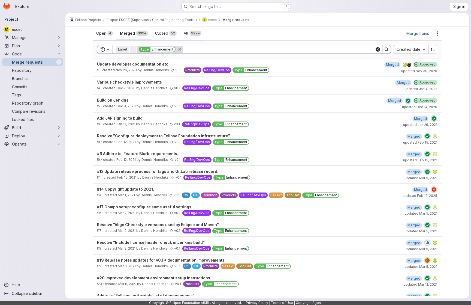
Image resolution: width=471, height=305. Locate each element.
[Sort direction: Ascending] (432, 49)
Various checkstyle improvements (129, 82)
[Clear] (378, 49)
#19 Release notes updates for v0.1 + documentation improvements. (161, 260)
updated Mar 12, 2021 (420, 284)
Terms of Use (282, 303)
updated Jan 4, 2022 (420, 89)
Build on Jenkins (112, 100)
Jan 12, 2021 (125, 124)
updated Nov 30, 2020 (419, 71)
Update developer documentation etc (132, 64)
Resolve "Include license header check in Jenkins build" (151, 242)
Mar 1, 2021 (126, 195)
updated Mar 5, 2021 (421, 178)
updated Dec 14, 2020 (419, 107)
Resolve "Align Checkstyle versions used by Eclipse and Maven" (158, 224)
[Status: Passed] (408, 100)
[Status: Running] (427, 242)
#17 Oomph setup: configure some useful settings (144, 207)
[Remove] (180, 49)
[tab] (104, 33)
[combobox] (410, 49)
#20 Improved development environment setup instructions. (154, 278)
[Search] (386, 49)
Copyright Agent (309, 303)
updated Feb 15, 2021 (420, 142)
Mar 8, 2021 (127, 284)
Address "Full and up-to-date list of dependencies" (146, 295)
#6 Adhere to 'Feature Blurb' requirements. (137, 153)
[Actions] (437, 33)
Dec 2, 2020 (125, 88)
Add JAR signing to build (120, 118)
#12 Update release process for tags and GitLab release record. (157, 171)
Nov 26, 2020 (126, 70)
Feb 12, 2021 (126, 142)
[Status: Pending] (427, 260)
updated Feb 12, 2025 (420, 196)
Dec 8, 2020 (126, 106)
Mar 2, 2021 (126, 213)
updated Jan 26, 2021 (420, 125)
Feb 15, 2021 (127, 177)
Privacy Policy (257, 303)
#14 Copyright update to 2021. (125, 189)
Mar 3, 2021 (127, 266)
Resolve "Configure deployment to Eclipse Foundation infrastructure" (163, 136)
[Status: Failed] (434, 189)
